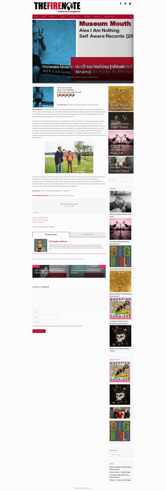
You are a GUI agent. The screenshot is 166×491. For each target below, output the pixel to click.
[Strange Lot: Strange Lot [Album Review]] (120, 404)
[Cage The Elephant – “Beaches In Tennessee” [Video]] (120, 417)
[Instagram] (130, 4)
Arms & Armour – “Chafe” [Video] (120, 472)
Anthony (45, 259)
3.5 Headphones (38, 259)
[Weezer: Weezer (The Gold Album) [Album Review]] (121, 110)
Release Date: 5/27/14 (68, 259)
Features (87, 17)
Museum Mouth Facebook (40, 220)
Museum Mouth (57, 259)
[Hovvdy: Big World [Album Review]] (120, 440)
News (44, 17)
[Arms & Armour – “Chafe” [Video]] (121, 129)
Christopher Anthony (58, 241)
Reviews (52, 17)
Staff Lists (97, 17)
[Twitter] (125, 4)
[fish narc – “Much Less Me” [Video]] (121, 172)
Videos (62, 17)
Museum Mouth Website (40, 217)
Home (36, 17)
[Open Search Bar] (131, 16)
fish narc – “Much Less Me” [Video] (120, 480)
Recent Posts (109, 17)
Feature (50, 259)
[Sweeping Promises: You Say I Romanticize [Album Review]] (120, 381)
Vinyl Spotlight (74, 17)
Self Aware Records (38, 222)
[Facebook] (121, 4)
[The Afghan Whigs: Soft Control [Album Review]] (121, 155)
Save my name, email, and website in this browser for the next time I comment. (58, 326)
